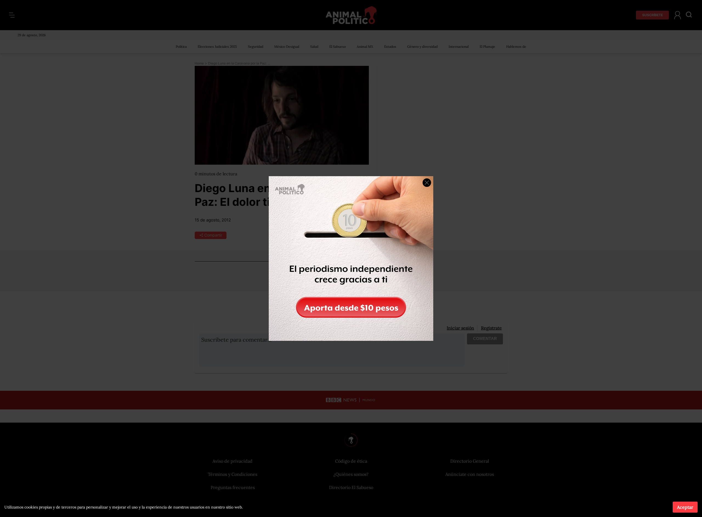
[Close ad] (427, 182)
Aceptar (685, 507)
